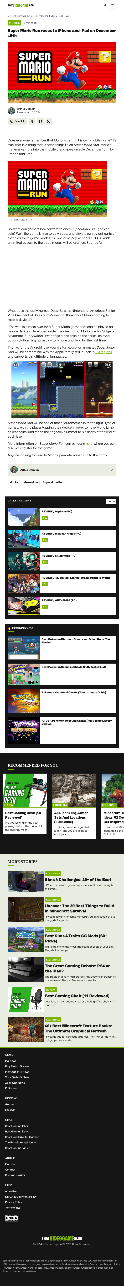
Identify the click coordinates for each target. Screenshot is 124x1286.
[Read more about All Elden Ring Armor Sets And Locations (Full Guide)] (74, 791)
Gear (9, 1120)
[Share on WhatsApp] (49, 121)
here (89, 443)
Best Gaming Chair (17, 1126)
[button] (105, 5)
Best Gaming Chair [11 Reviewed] (77, 996)
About (10, 1158)
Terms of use (13, 1207)
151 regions (103, 352)
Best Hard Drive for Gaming (22, 1137)
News (9, 1054)
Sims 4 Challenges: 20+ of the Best (78, 879)
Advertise (11, 1191)
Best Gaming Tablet (17, 1148)
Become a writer (15, 1175)
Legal (9, 1185)
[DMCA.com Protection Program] (11, 1220)
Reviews (11, 1098)
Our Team (11, 1164)
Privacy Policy (13, 1202)
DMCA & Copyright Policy (20, 1196)
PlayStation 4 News (17, 1071)
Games (9, 1104)
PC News (10, 1060)
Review (8, 805)
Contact (10, 1169)
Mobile (11, 16)
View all (111, 501)
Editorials (60, 805)
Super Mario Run (53, 482)
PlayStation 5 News (17, 1066)
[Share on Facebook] (40, 121)
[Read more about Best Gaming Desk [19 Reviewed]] (25, 791)
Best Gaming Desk (16, 1131)
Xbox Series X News (17, 1077)
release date (30, 482)
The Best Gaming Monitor (21, 1142)
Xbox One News (15, 1082)
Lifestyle (10, 1109)
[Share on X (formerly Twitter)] (32, 121)
